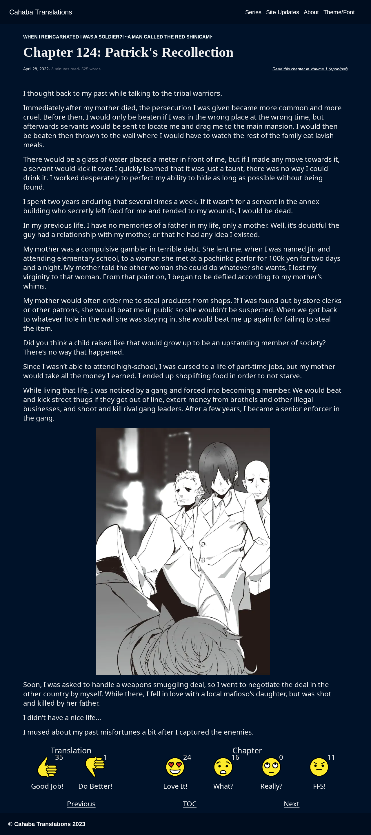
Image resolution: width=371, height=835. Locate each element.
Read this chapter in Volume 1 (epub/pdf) (310, 69)
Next (291, 803)
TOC (190, 803)
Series (253, 12)
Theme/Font (339, 12)
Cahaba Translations (40, 12)
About (311, 12)
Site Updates (282, 12)
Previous (81, 803)
